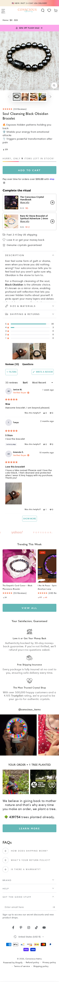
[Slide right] (50, 97)
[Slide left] (9, 97)
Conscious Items (33, 958)
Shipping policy (40, 966)
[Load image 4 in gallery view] (42, 97)
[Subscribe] (55, 907)
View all (29, 608)
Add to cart (29, 170)
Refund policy (32, 962)
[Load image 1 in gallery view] (16, 97)
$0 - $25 (14, 19)
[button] (43, 10)
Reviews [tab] (12, 365)
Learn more (29, 828)
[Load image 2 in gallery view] (25, 97)
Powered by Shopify (13, 962)
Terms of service (22, 966)
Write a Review (44, 372)
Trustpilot (17, 695)
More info (24, 202)
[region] (29, 351)
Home (5, 19)
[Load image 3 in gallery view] (34, 97)
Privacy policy (49, 962)
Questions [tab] (27, 365)
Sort (26, 382)
